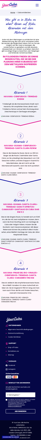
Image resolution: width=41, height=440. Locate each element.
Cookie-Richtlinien (14, 337)
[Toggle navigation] (37, 5)
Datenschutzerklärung (15, 333)
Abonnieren (20, 411)
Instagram (12, 369)
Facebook (11, 365)
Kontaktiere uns (13, 351)
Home (12, 12)
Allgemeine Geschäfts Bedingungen (20, 329)
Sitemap (11, 355)
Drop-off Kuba (13, 347)
